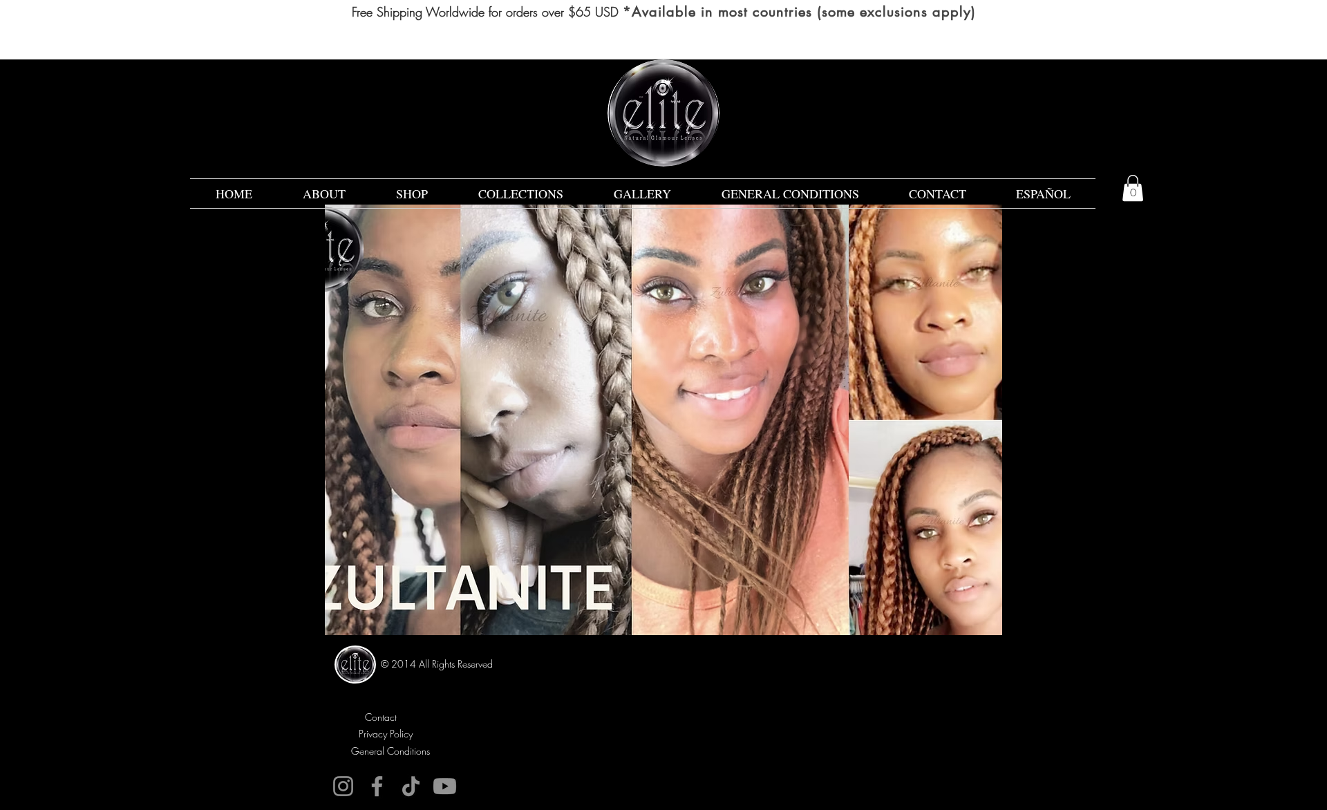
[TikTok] (410, 786)
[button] (1133, 188)
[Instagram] (343, 786)
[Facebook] (377, 786)
